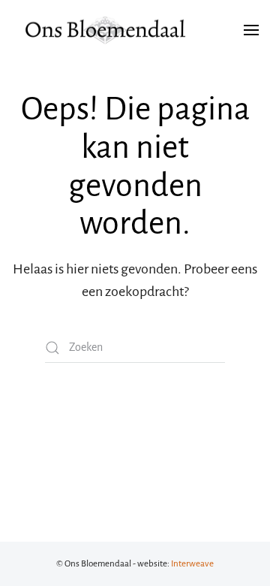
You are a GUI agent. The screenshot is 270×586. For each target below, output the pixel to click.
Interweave (192, 564)
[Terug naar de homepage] (105, 30)
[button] (251, 30)
